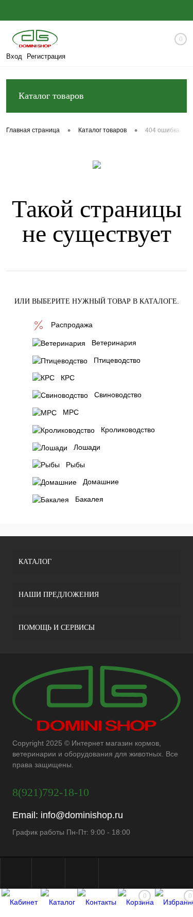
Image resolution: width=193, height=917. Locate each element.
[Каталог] (58, 903)
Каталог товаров (51, 96)
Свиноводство (118, 395)
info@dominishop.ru (82, 815)
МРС (71, 412)
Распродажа (72, 325)
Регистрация (46, 56)
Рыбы (75, 465)
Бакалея (89, 499)
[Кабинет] (19, 903)
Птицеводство (117, 360)
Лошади (87, 447)
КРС (68, 378)
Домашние (101, 482)
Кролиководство (128, 430)
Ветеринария (114, 343)
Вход (14, 56)
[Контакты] (96, 903)
